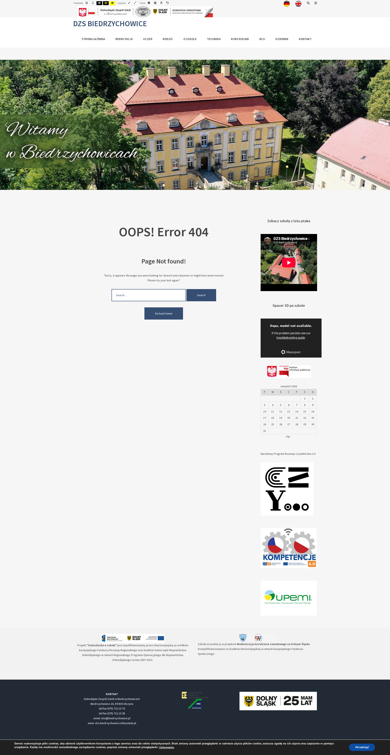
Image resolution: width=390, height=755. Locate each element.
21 (296, 418)
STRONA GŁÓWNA (93, 39)
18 (272, 418)
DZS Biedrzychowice (110, 23)
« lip (287, 436)
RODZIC (168, 39)
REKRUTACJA (124, 39)
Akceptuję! (362, 747)
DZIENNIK (281, 39)
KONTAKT (305, 39)
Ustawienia (166, 747)
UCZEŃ (147, 39)
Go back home (163, 313)
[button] (6, 125)
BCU (262, 39)
